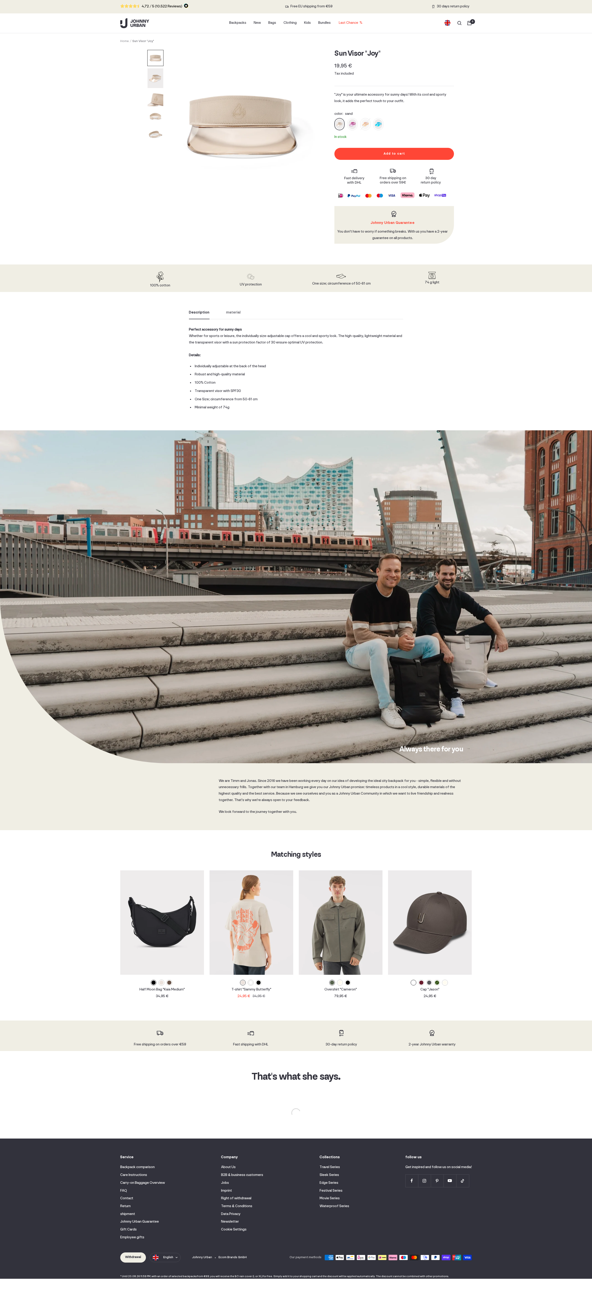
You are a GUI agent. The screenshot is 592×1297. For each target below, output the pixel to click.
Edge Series (329, 1183)
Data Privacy (230, 1214)
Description (199, 312)
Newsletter (230, 1222)
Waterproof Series (334, 1206)
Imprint (226, 1191)
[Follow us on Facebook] (411, 1180)
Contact (126, 1198)
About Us (228, 1167)
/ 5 (162, 6)
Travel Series (330, 1167)
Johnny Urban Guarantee (139, 1222)
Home (124, 41)
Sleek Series (329, 1175)
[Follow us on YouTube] (450, 1180)
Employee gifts (132, 1237)
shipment (127, 1214)
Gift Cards (128, 1229)
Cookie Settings (234, 1229)
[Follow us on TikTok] (462, 1180)
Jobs (225, 1183)
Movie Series (330, 1198)
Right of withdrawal (236, 1198)
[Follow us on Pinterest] (437, 1180)
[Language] (447, 23)
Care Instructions (133, 1175)
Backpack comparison (137, 1167)
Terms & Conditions (236, 1206)
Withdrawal (133, 1257)
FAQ (123, 1191)
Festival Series (331, 1191)
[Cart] (469, 23)
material (233, 312)
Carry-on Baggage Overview (142, 1183)
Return (125, 1206)
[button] (155, 58)
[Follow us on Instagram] (424, 1180)
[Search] (459, 23)
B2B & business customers (242, 1175)
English (168, 1257)
